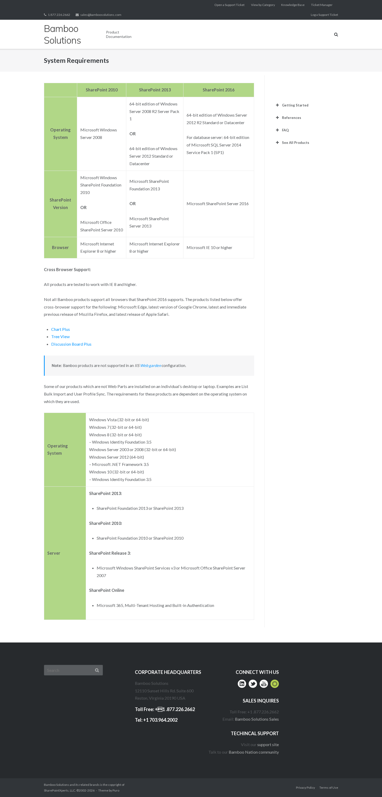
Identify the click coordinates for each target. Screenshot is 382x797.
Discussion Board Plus (71, 343)
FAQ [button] (285, 130)
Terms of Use (328, 787)
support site (268, 744)
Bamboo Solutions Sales (257, 718)
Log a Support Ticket (324, 15)
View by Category (263, 5)
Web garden (150, 365)
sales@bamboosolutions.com (100, 15)
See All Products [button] (295, 142)
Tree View (60, 336)
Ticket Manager (322, 5)
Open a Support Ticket (229, 5)
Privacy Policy (305, 787)
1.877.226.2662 (59, 15)
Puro (116, 790)
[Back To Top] (367, 783)
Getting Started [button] (295, 105)
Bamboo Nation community (254, 751)
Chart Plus (60, 329)
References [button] (291, 118)
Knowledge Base (293, 5)
